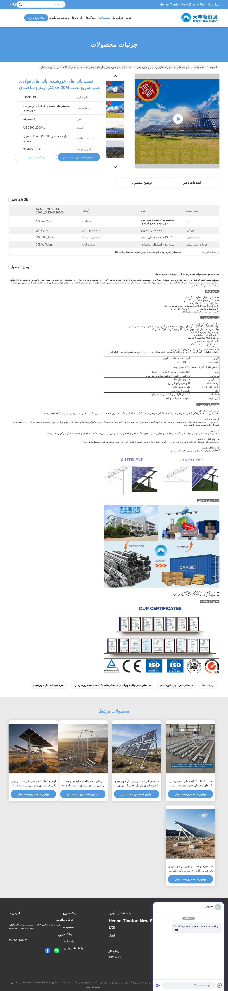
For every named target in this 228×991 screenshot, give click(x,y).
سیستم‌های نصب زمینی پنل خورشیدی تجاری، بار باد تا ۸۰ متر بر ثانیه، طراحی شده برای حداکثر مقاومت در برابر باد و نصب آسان (190, 869)
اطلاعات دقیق (191, 182)
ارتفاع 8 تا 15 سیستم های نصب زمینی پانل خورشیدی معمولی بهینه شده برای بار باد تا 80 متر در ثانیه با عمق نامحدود (33, 784)
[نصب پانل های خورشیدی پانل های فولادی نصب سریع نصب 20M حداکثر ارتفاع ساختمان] (177, 121)
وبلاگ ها (91, 17)
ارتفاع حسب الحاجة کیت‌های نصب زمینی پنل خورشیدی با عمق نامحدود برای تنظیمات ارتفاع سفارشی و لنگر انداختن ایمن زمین (82, 784)
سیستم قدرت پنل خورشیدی (176, 685)
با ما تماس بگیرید (59, 17)
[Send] (158, 985)
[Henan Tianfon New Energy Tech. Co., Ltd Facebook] (47, 951)
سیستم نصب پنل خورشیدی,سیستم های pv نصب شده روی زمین (112, 685)
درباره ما (118, 17)
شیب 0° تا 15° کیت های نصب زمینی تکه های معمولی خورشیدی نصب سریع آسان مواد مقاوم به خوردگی (190, 784)
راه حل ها (77, 17)
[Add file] (219, 985)
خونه (129, 17)
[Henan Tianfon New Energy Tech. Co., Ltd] (199, 17)
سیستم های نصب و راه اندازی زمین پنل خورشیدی (163, 67)
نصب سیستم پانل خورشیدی (48, 685)
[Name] (21, 4)
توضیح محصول (142, 182)
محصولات (104, 17)
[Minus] (158, 907)
